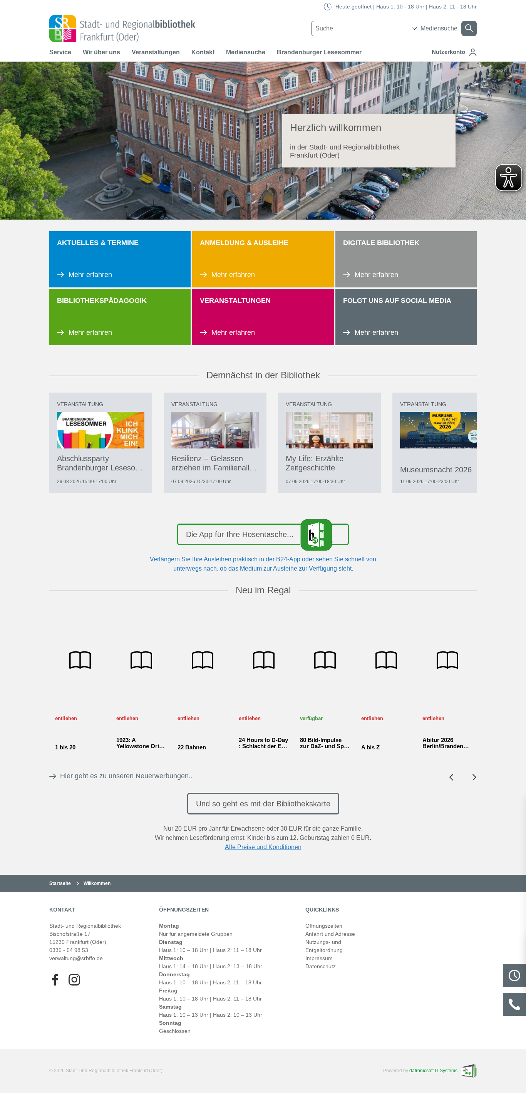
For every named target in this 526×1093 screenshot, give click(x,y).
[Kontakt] (514, 1004)
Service (60, 52)
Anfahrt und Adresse (330, 934)
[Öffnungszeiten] (514, 975)
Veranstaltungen (156, 52)
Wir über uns (101, 52)
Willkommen (97, 883)
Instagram (74, 980)
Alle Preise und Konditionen (263, 847)
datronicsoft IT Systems (433, 1070)
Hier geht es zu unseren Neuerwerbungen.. (125, 776)
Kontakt (202, 52)
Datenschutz (320, 966)
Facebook (55, 980)
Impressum (319, 958)
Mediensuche (245, 52)
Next (474, 777)
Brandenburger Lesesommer (319, 52)
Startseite (60, 883)
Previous (451, 777)
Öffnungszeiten (323, 926)
